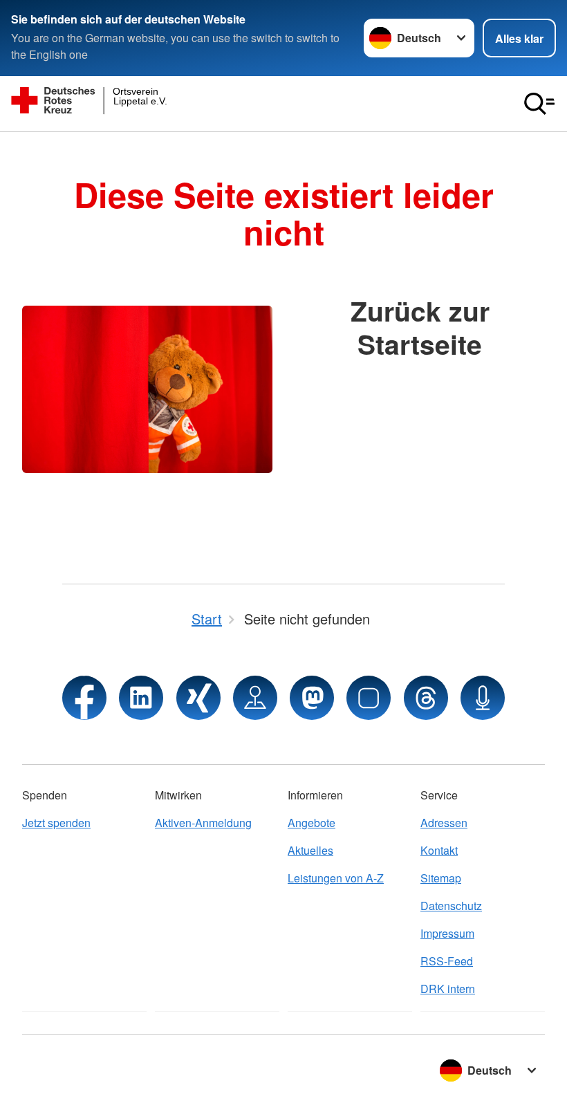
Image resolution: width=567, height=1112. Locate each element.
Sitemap (440, 878)
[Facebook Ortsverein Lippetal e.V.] (84, 698)
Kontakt (439, 850)
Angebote (311, 823)
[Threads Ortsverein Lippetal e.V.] (426, 698)
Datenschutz (451, 906)
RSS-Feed (446, 961)
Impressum (447, 933)
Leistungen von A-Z (336, 878)
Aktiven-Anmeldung (203, 823)
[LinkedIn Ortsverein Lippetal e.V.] (141, 698)
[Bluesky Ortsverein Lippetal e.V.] (368, 698)
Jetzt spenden (56, 823)
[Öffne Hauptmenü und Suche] (539, 103)
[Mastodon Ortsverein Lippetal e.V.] (312, 698)
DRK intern (447, 989)
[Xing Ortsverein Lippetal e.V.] (198, 698)
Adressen (443, 823)
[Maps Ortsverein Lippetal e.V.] (255, 698)
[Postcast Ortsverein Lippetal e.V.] (483, 698)
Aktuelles (310, 850)
